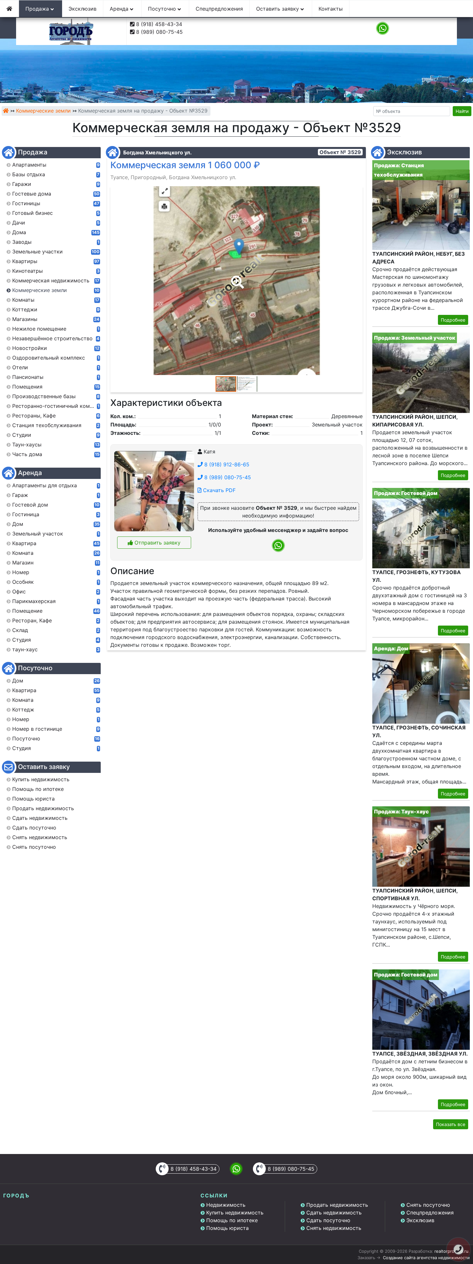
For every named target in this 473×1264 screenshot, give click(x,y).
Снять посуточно (428, 1205)
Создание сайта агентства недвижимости (426, 1257)
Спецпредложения (219, 8)
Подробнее (453, 320)
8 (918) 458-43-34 (159, 24)
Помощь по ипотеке (232, 1220)
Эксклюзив (83, 8)
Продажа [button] (38, 8)
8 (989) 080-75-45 (159, 32)
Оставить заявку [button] (278, 8)
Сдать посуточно (328, 1220)
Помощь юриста (227, 1228)
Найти (462, 111)
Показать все (450, 1124)
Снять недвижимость (333, 1228)
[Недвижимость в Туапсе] (6, 110)
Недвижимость (226, 1205)
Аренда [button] (120, 8)
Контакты (331, 8)
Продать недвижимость (337, 1205)
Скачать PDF (218, 490)
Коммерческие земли (43, 110)
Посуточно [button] (163, 8)
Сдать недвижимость (334, 1212)
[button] (236, 277)
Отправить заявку (157, 542)
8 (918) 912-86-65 (226, 464)
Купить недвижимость (235, 1212)
